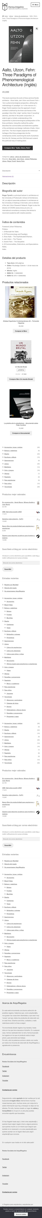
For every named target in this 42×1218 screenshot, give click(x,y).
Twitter (4, 1071)
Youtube (5, 1080)
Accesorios (10, 601)
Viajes (9, 670)
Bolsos (9, 611)
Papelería (7, 477)
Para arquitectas (9, 480)
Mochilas (10, 618)
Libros (11, 16)
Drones (9, 707)
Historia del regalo (10, 588)
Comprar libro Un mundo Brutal (21, 379)
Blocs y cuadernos (13, 684)
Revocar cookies (21, 1214)
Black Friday (8, 605)
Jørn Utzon (20, 159)
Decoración (10, 661)
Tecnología (8, 487)
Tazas (8, 628)
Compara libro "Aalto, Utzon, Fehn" (17, 148)
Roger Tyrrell (11, 161)
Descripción (6, 171)
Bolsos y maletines (10, 451)
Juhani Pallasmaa (31, 159)
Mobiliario (7, 467)
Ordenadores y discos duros (16, 710)
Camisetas (10, 624)
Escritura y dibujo (10, 457)
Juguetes (10, 693)
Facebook (5, 1066)
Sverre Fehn (21, 161)
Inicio (6, 16)
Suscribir (7, 569)
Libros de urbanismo (14, 651)
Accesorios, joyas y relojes (13, 447)
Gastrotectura (9, 460)
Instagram (5, 1076)
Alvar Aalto (12, 159)
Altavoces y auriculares (14, 700)
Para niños (8, 483)
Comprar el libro (21, 331)
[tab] (21, 171)
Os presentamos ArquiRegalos (14, 591)
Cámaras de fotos (12, 703)
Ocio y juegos (9, 470)
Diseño (6, 454)
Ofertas (6, 474)
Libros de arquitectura (21, 16)
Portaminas (10, 638)
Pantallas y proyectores (12, 677)
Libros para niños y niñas (15, 654)
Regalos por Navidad (11, 585)
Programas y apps (13, 716)
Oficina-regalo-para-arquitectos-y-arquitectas (22, 664)
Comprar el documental (21, 433)
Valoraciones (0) (8, 176)
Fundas (9, 615)
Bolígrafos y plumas (13, 634)
